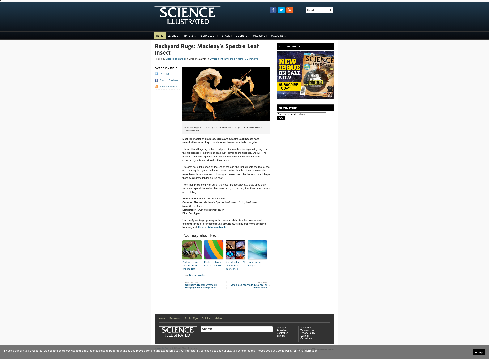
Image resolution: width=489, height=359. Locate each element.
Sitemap (281, 335)
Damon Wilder (197, 275)
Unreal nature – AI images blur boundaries (235, 265)
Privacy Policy (307, 333)
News (162, 318)
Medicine (259, 36)
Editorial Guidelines (306, 337)
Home (159, 36)
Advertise (282, 330)
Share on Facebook (169, 80)
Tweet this (164, 74)
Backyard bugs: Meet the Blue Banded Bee (190, 265)
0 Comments (251, 59)
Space (226, 36)
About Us (281, 327)
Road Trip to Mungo (254, 264)
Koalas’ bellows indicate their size (213, 264)
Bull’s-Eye (191, 318)
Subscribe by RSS (168, 86)
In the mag (229, 59)
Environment (216, 59)
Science (173, 36)
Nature (188, 36)
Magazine (277, 36)
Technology (208, 36)
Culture (241, 36)
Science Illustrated (175, 59)
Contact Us (282, 333)
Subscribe (305, 327)
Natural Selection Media (212, 227)
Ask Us (206, 318)
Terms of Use (307, 330)
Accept (479, 352)
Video (218, 318)
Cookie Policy (284, 350)
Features (175, 318)
